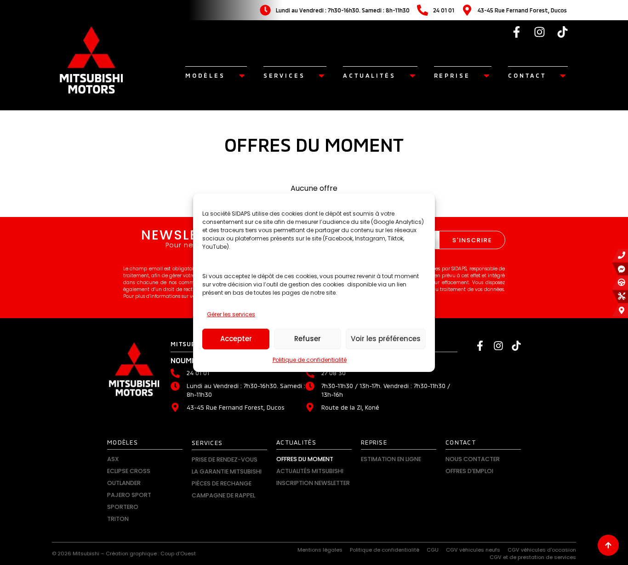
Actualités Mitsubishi (309, 471)
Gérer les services (231, 314)
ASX (113, 459)
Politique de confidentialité (310, 360)
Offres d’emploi (469, 471)
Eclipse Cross (128, 471)
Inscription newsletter (313, 483)
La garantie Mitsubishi (227, 471)
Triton (118, 519)
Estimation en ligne (391, 459)
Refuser (307, 338)
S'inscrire (472, 240)
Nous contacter (472, 459)
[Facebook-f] (516, 31)
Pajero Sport (129, 495)
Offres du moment (304, 459)
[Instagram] (539, 31)
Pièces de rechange (221, 483)
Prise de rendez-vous (224, 459)
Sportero (122, 507)
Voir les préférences (386, 338)
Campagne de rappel (223, 495)
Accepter (236, 338)
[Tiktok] (562, 31)
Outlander (124, 483)
